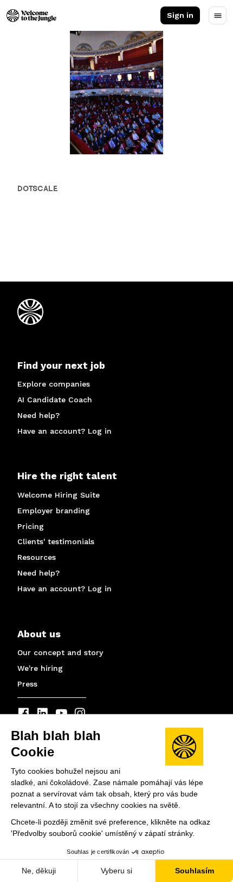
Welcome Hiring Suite (58, 495)
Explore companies (53, 384)
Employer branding (53, 510)
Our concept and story (60, 652)
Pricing (30, 526)
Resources (36, 557)
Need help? (38, 415)
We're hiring (40, 668)
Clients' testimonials (55, 541)
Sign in (180, 15)
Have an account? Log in (64, 431)
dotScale (37, 188)
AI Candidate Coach (54, 399)
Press (27, 684)
